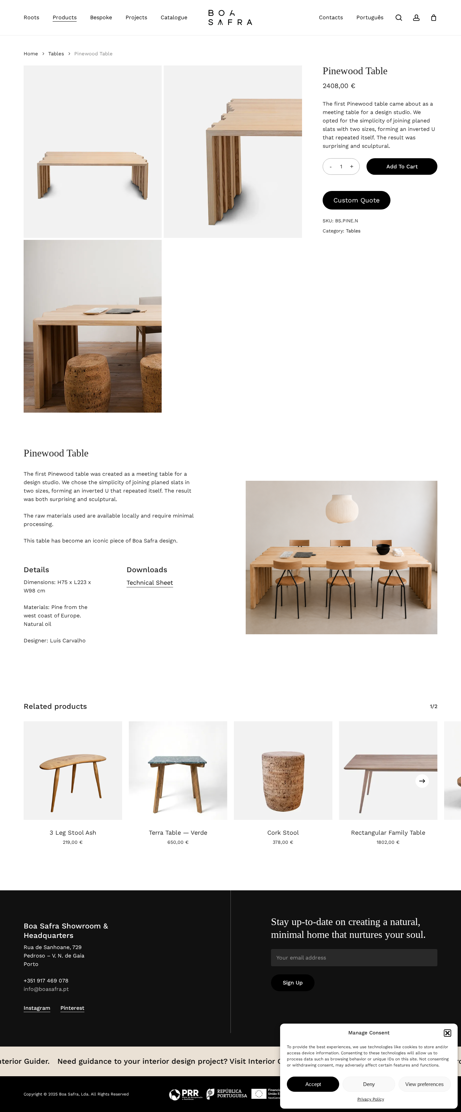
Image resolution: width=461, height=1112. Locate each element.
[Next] (422, 781)
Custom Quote (356, 200)
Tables (56, 54)
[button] (447, 1033)
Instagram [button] (37, 1008)
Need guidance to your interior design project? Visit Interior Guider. (162, 1061)
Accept (313, 1084)
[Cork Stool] (283, 770)
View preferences (424, 1084)
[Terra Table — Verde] (178, 770)
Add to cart (402, 166)
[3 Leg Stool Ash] (73, 770)
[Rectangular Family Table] (388, 770)
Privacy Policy (370, 1099)
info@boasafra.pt (46, 989)
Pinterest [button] (72, 1008)
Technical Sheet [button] (150, 582)
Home (31, 54)
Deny (369, 1084)
